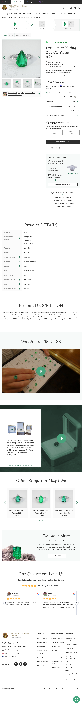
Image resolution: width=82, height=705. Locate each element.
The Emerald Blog (71, 680)
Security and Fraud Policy (57, 662)
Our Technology (42, 658)
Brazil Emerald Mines (72, 652)
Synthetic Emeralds (72, 644)
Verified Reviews (57, 580)
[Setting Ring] (42, 24)
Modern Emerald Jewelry (71, 669)
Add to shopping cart (62, 185)
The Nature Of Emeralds (70, 640)
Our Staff (40, 654)
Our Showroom (42, 650)
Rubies (7, 2)
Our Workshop (42, 642)
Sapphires (32, 2)
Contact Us (40, 665)
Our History (41, 646)
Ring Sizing (55, 650)
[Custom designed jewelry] (68, 24)
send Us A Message (12, 650)
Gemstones (45, 2)
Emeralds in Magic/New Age (71, 657)
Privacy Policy (56, 667)
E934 (61, 64)
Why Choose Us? (42, 638)
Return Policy (56, 646)
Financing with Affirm (58, 658)
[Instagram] (25, 664)
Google (44, 580)
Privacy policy (75, 689)
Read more (59, 556)
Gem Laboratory (42, 661)
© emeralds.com (49, 689)
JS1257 (61, 66)
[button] (39, 57)
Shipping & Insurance (58, 642)
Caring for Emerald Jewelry (72, 675)
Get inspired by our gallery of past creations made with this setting (21, 94)
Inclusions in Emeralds (69, 663)
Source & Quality (71, 648)
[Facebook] (20, 664)
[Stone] (15, 24)
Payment (54, 654)
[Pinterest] (16, 664)
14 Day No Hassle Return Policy (58, 76)
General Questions (57, 638)
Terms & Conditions (62, 689)
